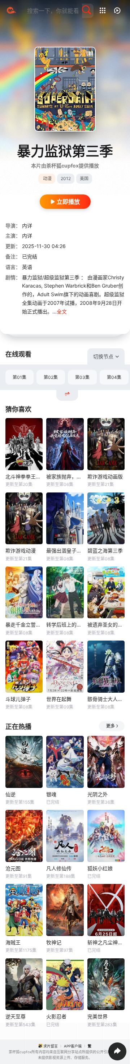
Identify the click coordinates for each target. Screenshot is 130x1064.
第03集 (82, 377)
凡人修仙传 (59, 868)
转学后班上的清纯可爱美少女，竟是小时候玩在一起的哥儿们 (64, 625)
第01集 (19, 377)
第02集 (51, 377)
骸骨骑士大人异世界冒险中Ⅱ (106, 699)
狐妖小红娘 (100, 868)
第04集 (114, 377)
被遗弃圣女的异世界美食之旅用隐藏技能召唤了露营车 (106, 625)
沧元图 (13, 868)
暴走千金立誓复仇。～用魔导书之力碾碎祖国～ (24, 625)
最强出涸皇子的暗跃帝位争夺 (64, 550)
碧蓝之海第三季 (105, 550)
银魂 (51, 794)
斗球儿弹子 (18, 699)
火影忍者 (56, 1016)
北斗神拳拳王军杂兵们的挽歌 (24, 476)
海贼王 (13, 942)
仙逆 (10, 794)
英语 (27, 267)
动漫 (47, 178)
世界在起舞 (59, 699)
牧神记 (53, 942)
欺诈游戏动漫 (20, 550)
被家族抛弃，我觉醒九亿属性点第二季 (64, 476)
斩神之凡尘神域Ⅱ (106, 942)
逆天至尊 (15, 1016)
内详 (27, 226)
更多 (110, 726)
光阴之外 (97, 794)
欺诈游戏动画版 (105, 476)
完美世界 (97, 1016)
